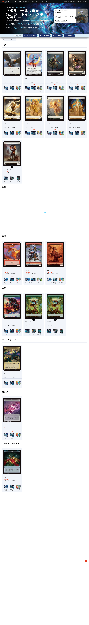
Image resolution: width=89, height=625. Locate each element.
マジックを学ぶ (34, 1)
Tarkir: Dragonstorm (20, 7)
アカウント (85, 1)
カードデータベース (77, 1)
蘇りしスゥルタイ (18, 179)
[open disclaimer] (86, 561)
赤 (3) (4, 236)
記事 (46, 1)
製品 (12, 1)
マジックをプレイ (26, 1)
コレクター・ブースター (12, 89)
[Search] (54, 40)
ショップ (41, 1)
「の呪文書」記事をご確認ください (29, 29)
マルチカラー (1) (9, 340)
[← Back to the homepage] (5, 1)
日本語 (58, 20)
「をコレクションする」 (25, 23)
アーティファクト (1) (10, 443)
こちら (10, 24)
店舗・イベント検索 (68, 1)
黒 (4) (4, 187)
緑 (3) (4, 288)
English (63, 20)
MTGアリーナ (18, 1)
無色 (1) (5, 392)
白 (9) (4, 45)
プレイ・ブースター (6, 89)
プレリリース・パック (18, 89)
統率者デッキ (12, 179)
